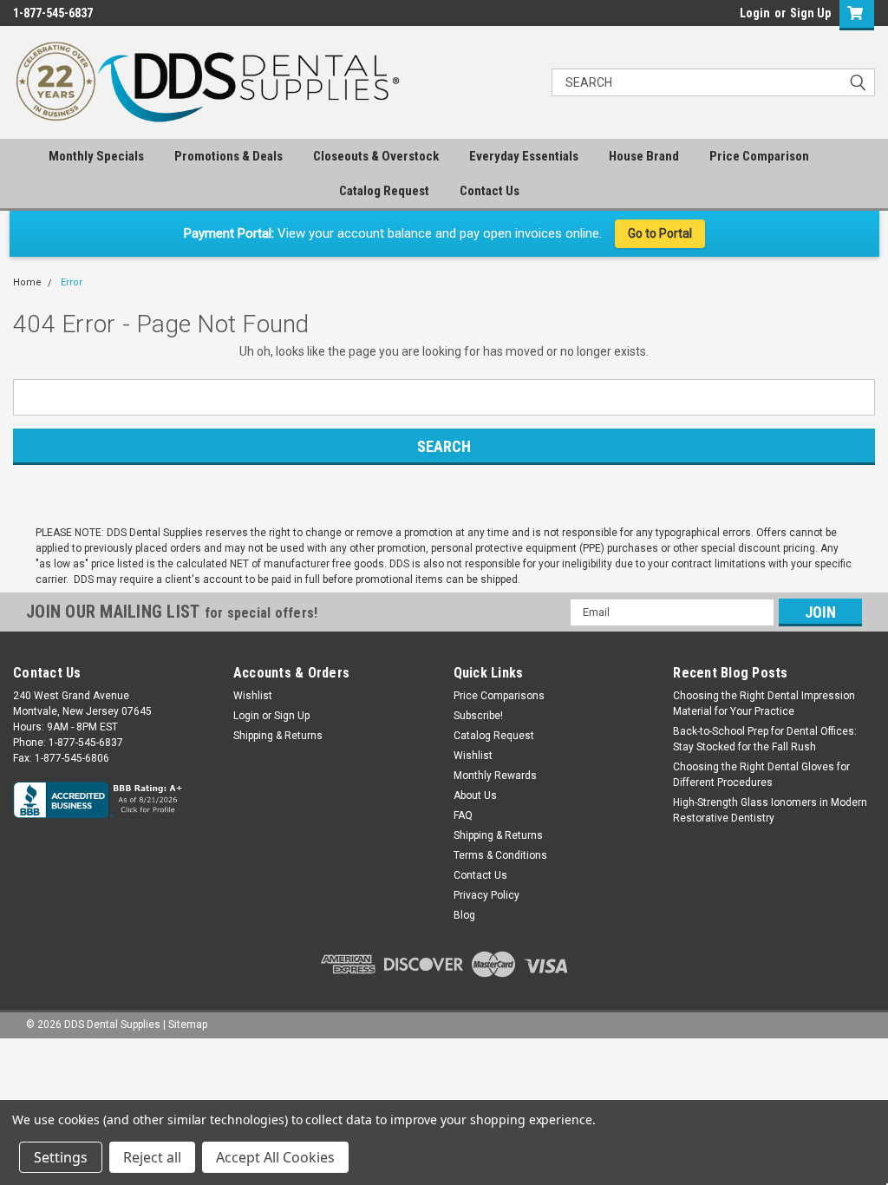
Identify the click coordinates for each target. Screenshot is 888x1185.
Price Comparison (759, 156)
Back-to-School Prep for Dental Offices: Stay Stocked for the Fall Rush (765, 739)
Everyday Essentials (523, 156)
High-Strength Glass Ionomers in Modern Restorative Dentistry (770, 810)
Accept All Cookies (275, 1157)
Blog (464, 915)
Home (27, 282)
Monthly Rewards (495, 775)
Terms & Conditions (500, 855)
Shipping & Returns (278, 736)
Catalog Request (384, 191)
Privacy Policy (486, 895)
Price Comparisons (499, 696)
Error (71, 282)
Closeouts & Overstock (376, 156)
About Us (475, 795)
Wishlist (252, 696)
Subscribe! (478, 716)
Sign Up (810, 13)
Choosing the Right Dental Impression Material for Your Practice (764, 703)
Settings (61, 1157)
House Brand (644, 156)
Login (755, 13)
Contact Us (489, 191)
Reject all (152, 1157)
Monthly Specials (96, 156)
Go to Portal (660, 233)
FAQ (463, 815)
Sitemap (187, 1024)
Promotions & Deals (228, 156)
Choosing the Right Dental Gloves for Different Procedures (761, 775)
